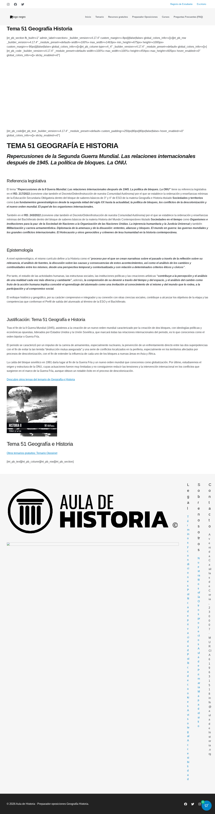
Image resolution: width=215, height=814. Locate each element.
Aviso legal (188, 723)
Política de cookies (188, 680)
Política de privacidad (188, 619)
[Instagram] (8, 4)
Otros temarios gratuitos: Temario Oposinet (32, 453)
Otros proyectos (199, 623)
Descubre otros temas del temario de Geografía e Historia (41, 379)
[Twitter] (22, 4)
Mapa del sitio (199, 708)
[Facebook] (15, 4)
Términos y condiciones (188, 551)
